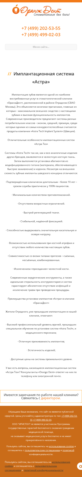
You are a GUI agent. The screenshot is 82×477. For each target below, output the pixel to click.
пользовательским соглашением (42, 450)
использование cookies (61, 446)
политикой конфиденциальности (43, 470)
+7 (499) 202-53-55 (41, 28)
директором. (51, 398)
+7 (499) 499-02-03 (41, 34)
